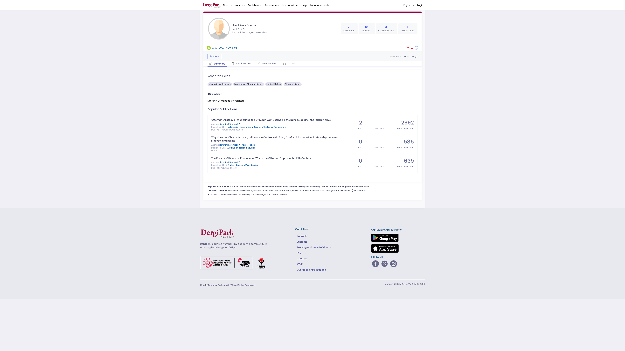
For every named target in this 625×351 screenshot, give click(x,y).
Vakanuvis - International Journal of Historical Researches (257, 127)
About (226, 5)
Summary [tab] (219, 63)
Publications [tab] (243, 63)
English (407, 5)
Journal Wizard (290, 5)
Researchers (272, 5)
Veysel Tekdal (248, 145)
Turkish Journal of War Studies (243, 165)
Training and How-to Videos (314, 247)
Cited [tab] (291, 63)
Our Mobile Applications (311, 269)
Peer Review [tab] (268, 63)
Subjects (302, 241)
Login (420, 5)
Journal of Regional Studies (241, 148)
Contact (302, 258)
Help (304, 5)
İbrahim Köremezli (229, 124)
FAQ (299, 252)
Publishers (253, 5)
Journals (240, 5)
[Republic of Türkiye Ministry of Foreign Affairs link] (235, 262)
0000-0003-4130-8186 (224, 47)
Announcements (319, 5)
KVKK (300, 264)
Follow (215, 56)
